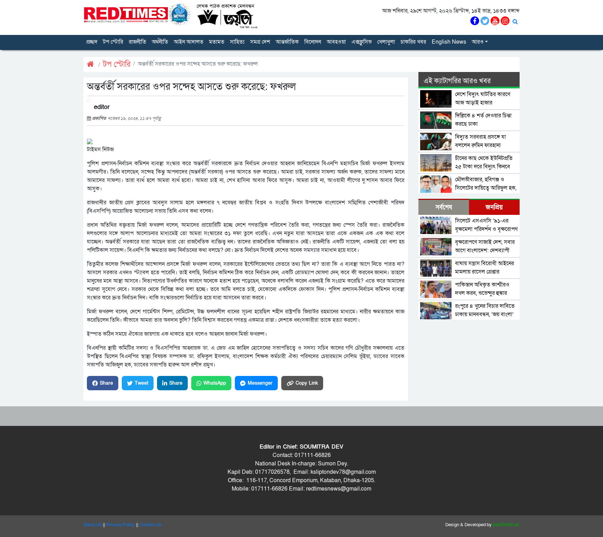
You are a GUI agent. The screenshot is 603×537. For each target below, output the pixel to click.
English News (449, 42)
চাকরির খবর (413, 42)
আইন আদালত (188, 42)
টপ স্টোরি (113, 42)
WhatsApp (214, 383)
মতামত (216, 42)
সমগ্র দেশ (260, 42)
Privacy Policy (120, 525)
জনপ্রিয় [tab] (494, 207)
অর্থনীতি (160, 42)
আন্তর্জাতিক (287, 42)
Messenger (260, 383)
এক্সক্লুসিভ (361, 42)
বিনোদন (312, 42)
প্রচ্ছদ (91, 42)
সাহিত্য (237, 42)
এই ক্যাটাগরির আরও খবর (457, 81)
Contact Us (150, 525)
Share (106, 383)
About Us (92, 525)
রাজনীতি (137, 42)
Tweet (141, 383)
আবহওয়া (336, 42)
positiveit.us (506, 525)
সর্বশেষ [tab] (444, 207)
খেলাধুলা (386, 42)
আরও (478, 42)
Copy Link (307, 383)
